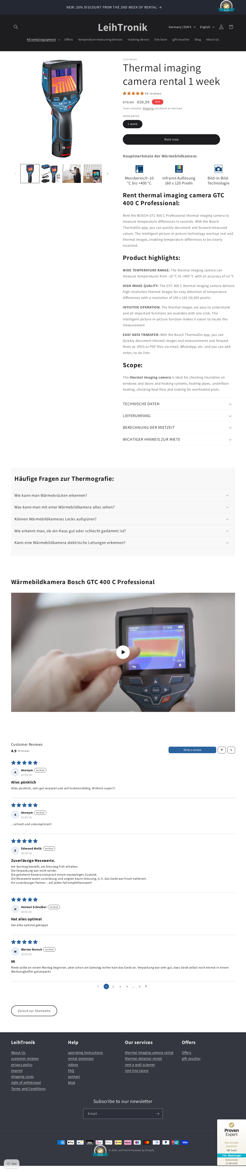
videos (73, 1064)
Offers (186, 1052)
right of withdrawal (26, 1082)
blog (71, 1082)
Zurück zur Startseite (34, 1010)
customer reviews (25, 1058)
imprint (17, 1070)
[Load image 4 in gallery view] (92, 173)
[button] (16, 27)
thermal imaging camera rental (149, 1052)
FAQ (71, 1070)
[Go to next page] (147, 986)
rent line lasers (137, 1070)
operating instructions (85, 1052)
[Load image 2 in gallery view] (51, 173)
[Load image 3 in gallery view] (71, 173)
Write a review (192, 750)
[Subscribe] (158, 1114)
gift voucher (191, 1058)
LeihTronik (124, 1150)
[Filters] (222, 750)
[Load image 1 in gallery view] (30, 173)
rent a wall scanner (140, 1064)
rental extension (81, 1058)
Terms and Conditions (28, 1088)
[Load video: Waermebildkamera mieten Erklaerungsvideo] (123, 652)
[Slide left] (15, 173)
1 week (133, 124)
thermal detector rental (143, 1058)
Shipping (148, 108)
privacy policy (22, 1064)
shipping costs (22, 1076)
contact (74, 1076)
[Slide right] (107, 173)
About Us (18, 1052)
